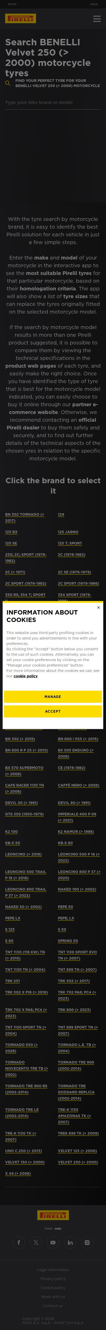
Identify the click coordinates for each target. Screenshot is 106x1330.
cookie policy (26, 676)
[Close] (99, 607)
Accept (53, 711)
